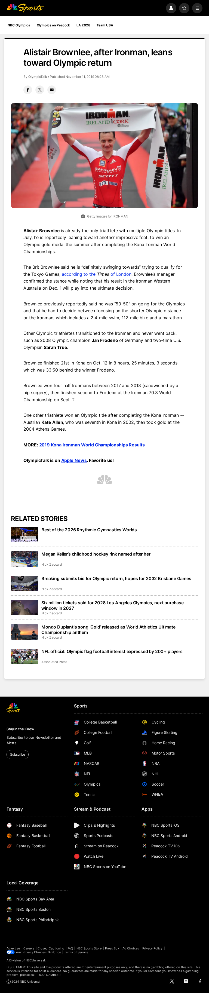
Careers (28, 948)
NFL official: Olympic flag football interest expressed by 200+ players (112, 651)
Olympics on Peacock (53, 25)
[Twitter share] (39, 89)
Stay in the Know (20, 729)
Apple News (74, 460)
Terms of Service (76, 952)
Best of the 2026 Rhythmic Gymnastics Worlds (89, 529)
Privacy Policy (152, 948)
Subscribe (17, 754)
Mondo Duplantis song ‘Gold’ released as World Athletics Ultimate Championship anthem (108, 629)
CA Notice (54, 952)
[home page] (25, 8)
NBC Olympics (19, 25)
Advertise (13, 948)
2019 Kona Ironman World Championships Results (92, 445)
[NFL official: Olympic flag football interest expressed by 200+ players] (24, 656)
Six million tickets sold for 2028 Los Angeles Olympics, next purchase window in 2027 (112, 605)
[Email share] (51, 89)
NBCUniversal (35, 960)
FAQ (70, 948)
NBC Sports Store (89, 948)
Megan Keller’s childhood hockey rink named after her (95, 554)
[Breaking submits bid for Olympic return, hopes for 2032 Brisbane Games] (24, 583)
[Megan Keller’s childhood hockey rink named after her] (24, 558)
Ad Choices (130, 948)
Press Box (112, 948)
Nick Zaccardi (52, 564)
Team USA (105, 25)
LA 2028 (83, 25)
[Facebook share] (27, 89)
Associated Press (54, 662)
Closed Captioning (51, 948)
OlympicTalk (37, 77)
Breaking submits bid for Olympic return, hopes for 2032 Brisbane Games (116, 578)
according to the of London (96, 274)
